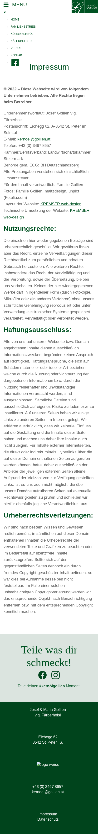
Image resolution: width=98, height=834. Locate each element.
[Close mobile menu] (6, 12)
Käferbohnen (22, 41)
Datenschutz (48, 819)
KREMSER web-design (60, 204)
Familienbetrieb (23, 26)
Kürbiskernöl (22, 34)
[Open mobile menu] (19, 4)
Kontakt (17, 55)
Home (15, 19)
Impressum (48, 814)
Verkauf (17, 48)
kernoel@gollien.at (33, 139)
